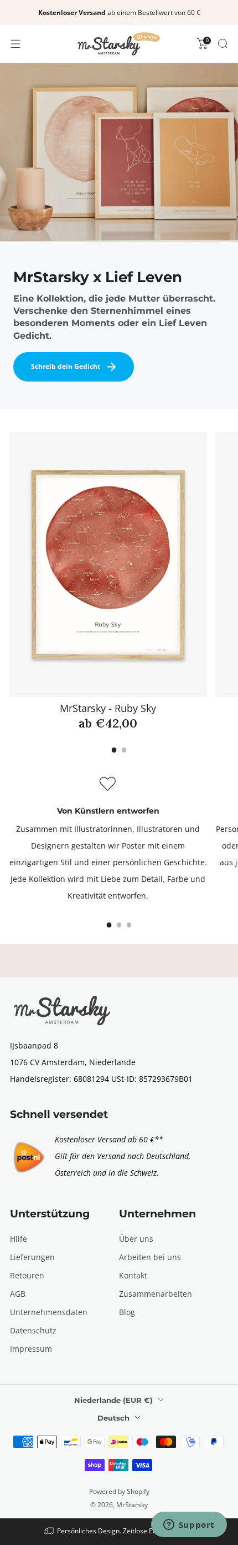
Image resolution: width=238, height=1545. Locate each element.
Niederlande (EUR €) (113, 1400)
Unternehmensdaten (48, 1312)
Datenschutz (33, 1330)
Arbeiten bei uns (150, 1257)
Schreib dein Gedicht (65, 366)
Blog (127, 1312)
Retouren (27, 1275)
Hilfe (18, 1238)
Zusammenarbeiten (155, 1293)
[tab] (114, 750)
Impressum (31, 1348)
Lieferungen (32, 1257)
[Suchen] (222, 43)
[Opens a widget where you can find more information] (189, 1525)
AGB (17, 1293)
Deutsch (113, 1417)
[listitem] (119, 13)
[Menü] (15, 43)
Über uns (136, 1238)
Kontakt (133, 1275)
